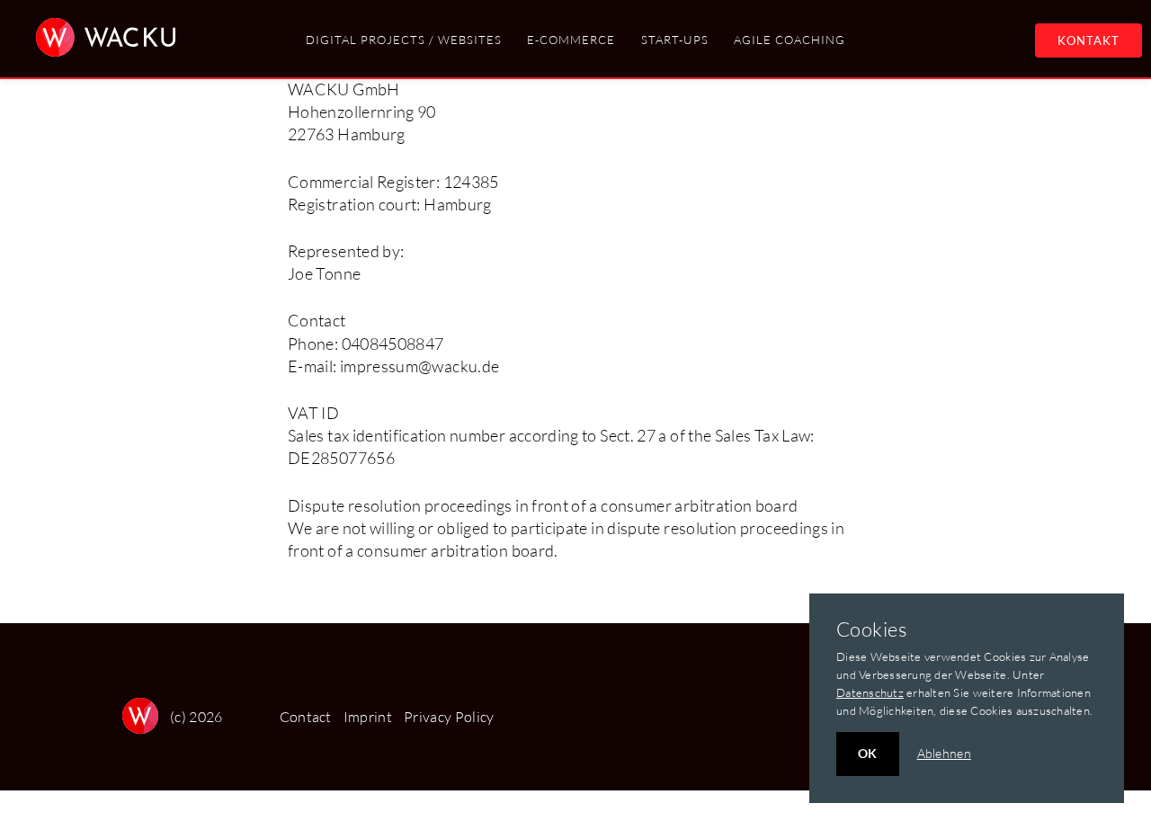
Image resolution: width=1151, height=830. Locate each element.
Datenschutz (870, 692)
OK (868, 753)
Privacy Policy (449, 717)
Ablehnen (944, 753)
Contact (306, 717)
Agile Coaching (789, 39)
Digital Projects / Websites (404, 39)
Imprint (368, 717)
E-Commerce (571, 39)
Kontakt (1088, 40)
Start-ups (675, 39)
